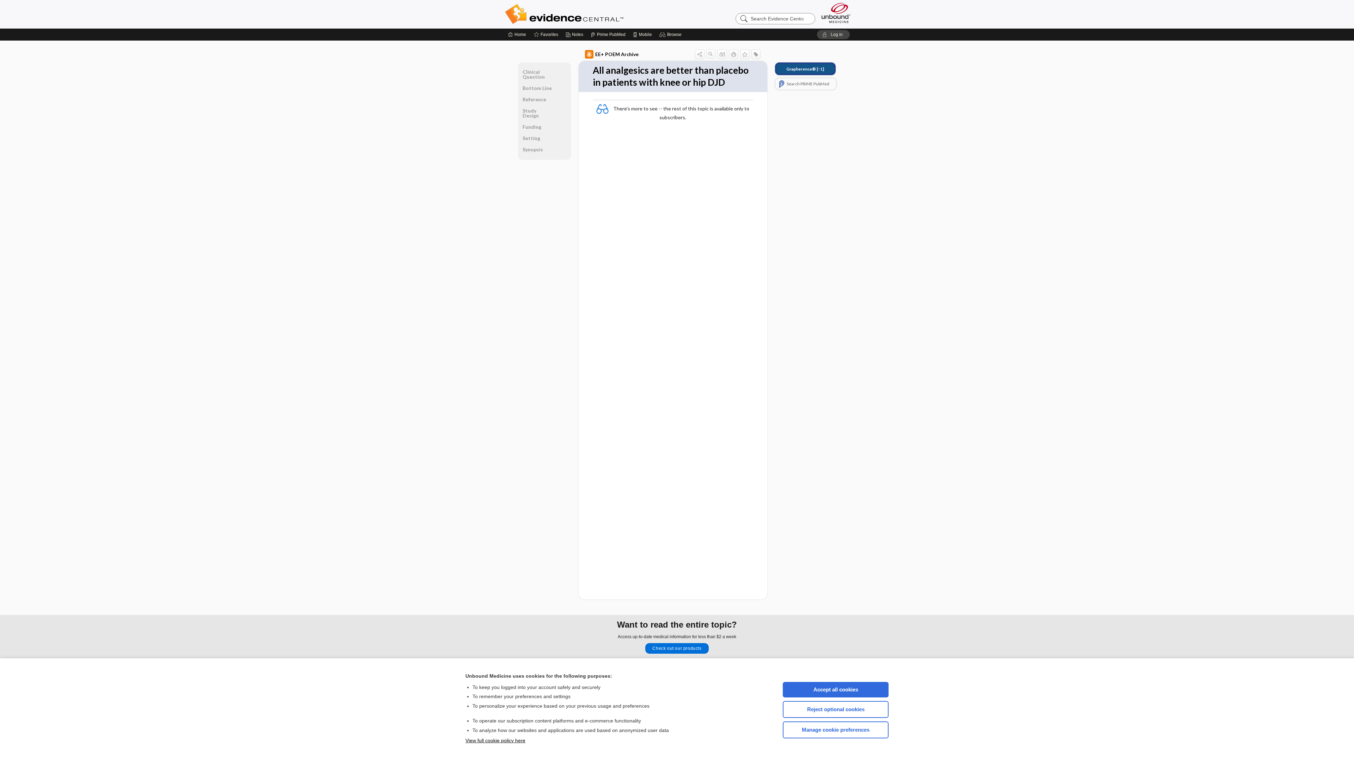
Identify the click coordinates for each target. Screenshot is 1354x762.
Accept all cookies (835, 690)
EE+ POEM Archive (617, 54)
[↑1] (805, 69)
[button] (671, 35)
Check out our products (676, 648)
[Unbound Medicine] (836, 13)
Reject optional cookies (836, 709)
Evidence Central (592, 14)
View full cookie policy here (495, 740)
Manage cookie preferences (836, 730)
